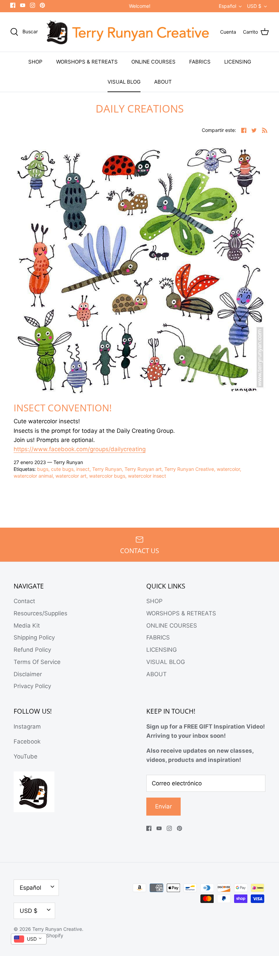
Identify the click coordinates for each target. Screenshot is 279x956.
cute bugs (62, 469)
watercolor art (70, 476)
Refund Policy (32, 649)
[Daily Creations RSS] (265, 130)
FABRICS (200, 61)
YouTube (25, 756)
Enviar (163, 806)
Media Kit (27, 625)
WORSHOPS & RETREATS (87, 61)
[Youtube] (22, 5)
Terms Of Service (37, 662)
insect (82, 469)
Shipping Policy (34, 637)
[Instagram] (32, 5)
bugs (42, 469)
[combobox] (29, 939)
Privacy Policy (32, 686)
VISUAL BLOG (124, 82)
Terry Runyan (107, 469)
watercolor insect (147, 476)
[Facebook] (12, 5)
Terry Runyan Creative (189, 469)
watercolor (228, 469)
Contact (24, 601)
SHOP (35, 61)
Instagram (27, 726)
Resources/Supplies (40, 613)
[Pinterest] (42, 5)
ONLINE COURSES (153, 61)
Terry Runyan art (143, 469)
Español (227, 6)
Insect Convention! (63, 407)
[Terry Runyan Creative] (129, 32)
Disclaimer (28, 674)
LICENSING (237, 61)
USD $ (254, 6)
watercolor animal (33, 476)
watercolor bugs (107, 476)
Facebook (27, 741)
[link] (80, 449)
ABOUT (163, 82)
